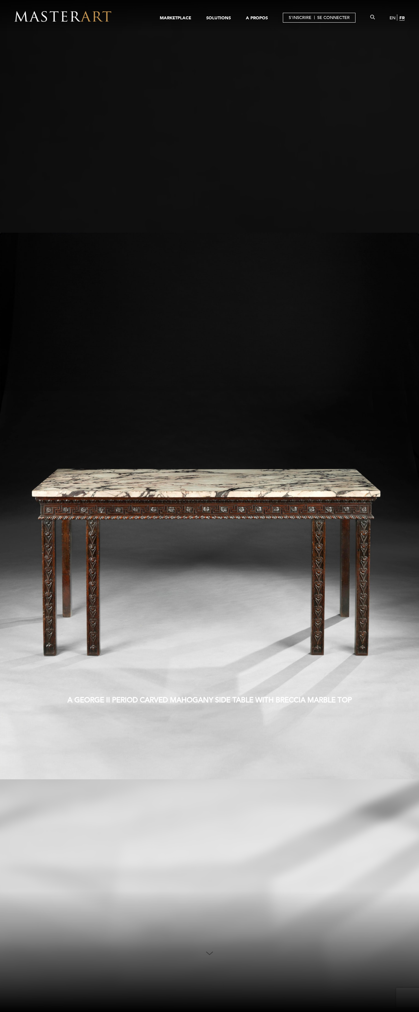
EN (392, 18)
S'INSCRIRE (300, 17)
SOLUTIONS (218, 17)
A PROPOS (257, 17)
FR (402, 17)
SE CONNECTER (333, 17)
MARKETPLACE (175, 17)
